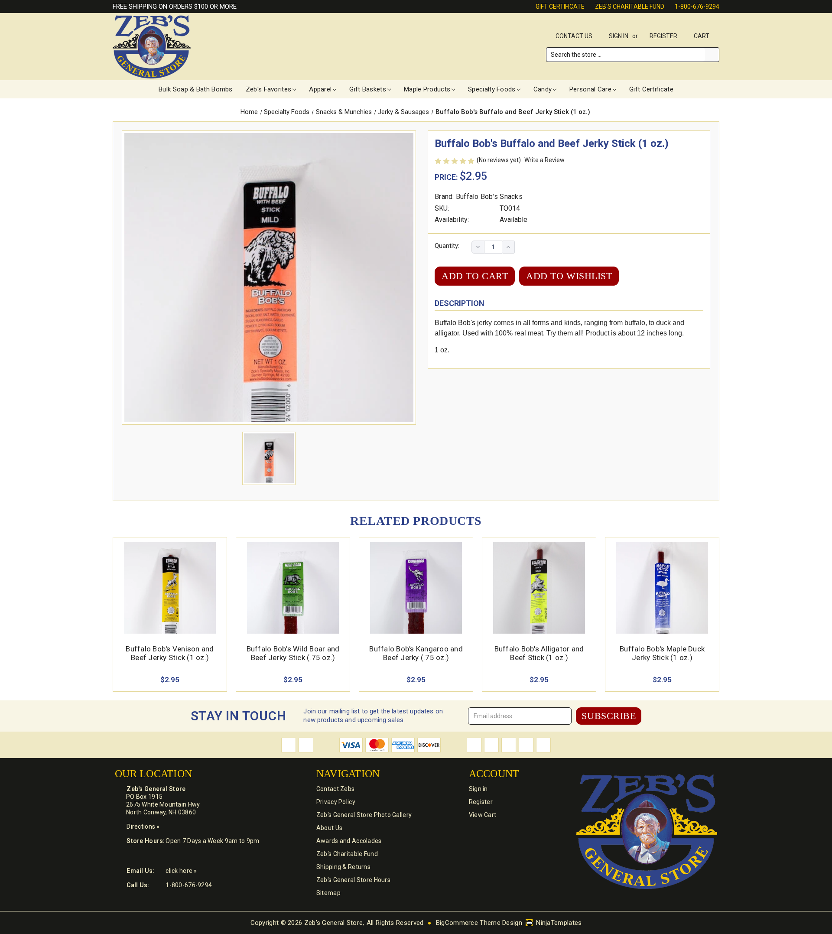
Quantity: (447, 246)
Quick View (170, 577)
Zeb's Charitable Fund (629, 6)
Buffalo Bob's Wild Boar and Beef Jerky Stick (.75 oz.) (293, 653)
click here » (181, 870)
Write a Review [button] (544, 159)
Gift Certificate (560, 6)
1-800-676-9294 (697, 6)
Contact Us (574, 36)
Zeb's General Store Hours (353, 879)
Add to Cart (170, 597)
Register (663, 36)
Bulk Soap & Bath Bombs (196, 89)
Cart (702, 36)
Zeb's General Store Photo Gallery (364, 814)
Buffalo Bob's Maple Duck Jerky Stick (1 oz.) (662, 653)
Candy (542, 89)
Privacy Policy (335, 801)
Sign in (618, 36)
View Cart (483, 814)
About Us (329, 827)
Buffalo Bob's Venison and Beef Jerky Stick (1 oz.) (170, 653)
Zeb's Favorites (269, 89)
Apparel (320, 89)
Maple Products (427, 89)
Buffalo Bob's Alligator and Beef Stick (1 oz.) (539, 653)
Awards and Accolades (349, 840)
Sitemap (328, 892)
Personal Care (590, 89)
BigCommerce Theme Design (479, 923)
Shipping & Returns (343, 866)
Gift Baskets (367, 89)
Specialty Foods (492, 89)
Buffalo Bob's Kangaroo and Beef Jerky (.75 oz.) (416, 653)
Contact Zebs (335, 788)
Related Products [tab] (416, 520)
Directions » (143, 826)
